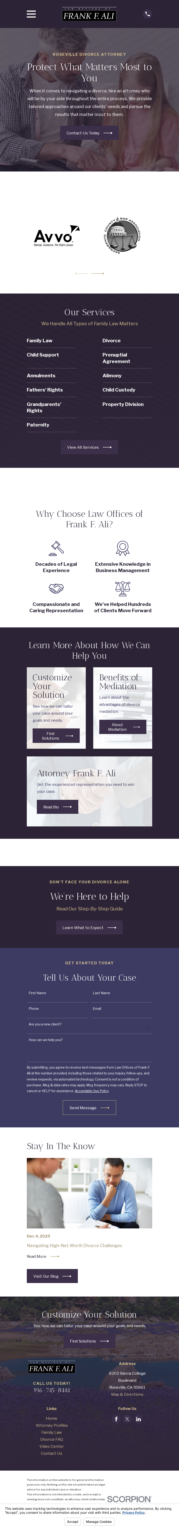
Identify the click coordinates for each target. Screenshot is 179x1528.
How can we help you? (46, 1040)
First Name (37, 993)
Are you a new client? (45, 1024)
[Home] (89, 14)
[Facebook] (116, 1419)
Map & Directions (127, 1394)
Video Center (51, 1446)
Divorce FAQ (51, 1439)
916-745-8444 (52, 1390)
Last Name (101, 993)
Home (51, 1418)
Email (97, 1009)
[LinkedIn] (138, 1419)
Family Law (51, 1432)
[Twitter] (127, 1419)
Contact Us (51, 1453)
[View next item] (97, 273)
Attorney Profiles (52, 1425)
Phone (34, 1009)
